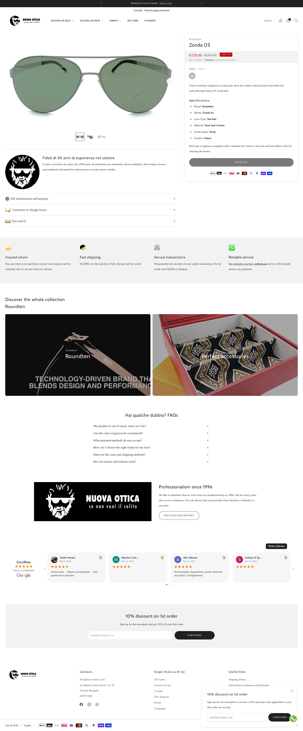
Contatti (138, 10)
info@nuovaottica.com (92, 679)
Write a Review (276, 546)
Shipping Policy (237, 679)
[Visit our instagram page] (89, 704)
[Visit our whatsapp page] (97, 704)
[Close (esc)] (292, 691)
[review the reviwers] (100, 558)
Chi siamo (150, 20)
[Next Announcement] (202, 3)
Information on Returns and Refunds (249, 685)
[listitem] (151, 3)
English (267, 21)
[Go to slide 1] (166, 584)
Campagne (160, 708)
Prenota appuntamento (157, 10)
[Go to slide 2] (169, 584)
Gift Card (132, 20)
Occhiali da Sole (60, 20)
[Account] (280, 20)
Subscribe (280, 717)
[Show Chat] (294, 718)
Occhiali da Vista (90, 20)
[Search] (296, 20)
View (68, 366)
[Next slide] (169, 81)
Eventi (157, 702)
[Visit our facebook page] (81, 704)
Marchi (113, 20)
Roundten (195, 39)
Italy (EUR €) (11, 725)
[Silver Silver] (192, 75)
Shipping (209, 60)
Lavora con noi (162, 685)
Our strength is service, (242, 263)
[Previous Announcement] (101, 3)
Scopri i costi (166, 3)
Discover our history (179, 515)
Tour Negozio (161, 696)
